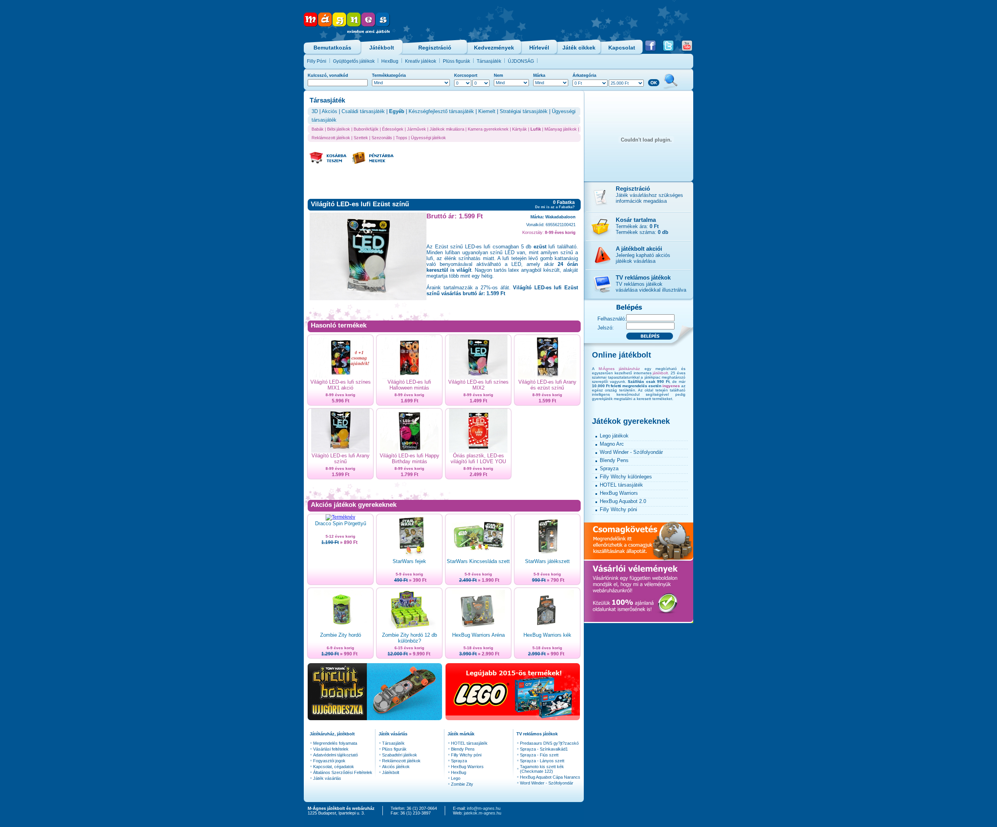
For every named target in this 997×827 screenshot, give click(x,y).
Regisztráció (434, 47)
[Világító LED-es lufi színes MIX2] (478, 377)
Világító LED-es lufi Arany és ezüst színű (547, 385)
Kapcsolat (621, 47)
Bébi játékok (338, 129)
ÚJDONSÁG (521, 61)
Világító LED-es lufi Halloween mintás (409, 385)
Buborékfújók (366, 129)
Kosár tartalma (636, 219)
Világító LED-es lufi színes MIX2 (478, 385)
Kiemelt (486, 111)
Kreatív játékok (420, 61)
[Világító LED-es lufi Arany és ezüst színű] (547, 377)
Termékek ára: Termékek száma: (642, 229)
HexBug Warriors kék (547, 635)
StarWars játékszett (547, 561)
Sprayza (459, 760)
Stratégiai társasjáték (524, 111)
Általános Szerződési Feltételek (342, 772)
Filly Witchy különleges (626, 477)
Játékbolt (381, 47)
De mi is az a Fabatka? (555, 207)
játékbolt (660, 373)
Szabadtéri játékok (399, 755)
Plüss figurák (456, 61)
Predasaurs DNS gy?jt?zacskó (549, 743)
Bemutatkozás (332, 47)
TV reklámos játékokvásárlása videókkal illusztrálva (651, 287)
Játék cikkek (578, 47)
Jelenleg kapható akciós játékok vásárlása (643, 258)
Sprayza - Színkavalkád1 (544, 749)
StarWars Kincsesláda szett (478, 561)
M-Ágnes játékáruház (619, 369)
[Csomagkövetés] (638, 558)
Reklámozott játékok (331, 137)
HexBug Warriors (467, 766)
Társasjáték (489, 61)
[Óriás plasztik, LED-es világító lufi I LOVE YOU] (478, 451)
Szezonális (382, 137)
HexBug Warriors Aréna (478, 635)
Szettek (361, 137)
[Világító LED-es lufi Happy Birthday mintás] (409, 451)
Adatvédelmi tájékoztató (335, 755)
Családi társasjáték (363, 111)
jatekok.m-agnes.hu (482, 813)
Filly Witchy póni (466, 755)
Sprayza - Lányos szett (542, 760)
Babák (318, 129)
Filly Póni (316, 61)
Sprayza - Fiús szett (539, 755)
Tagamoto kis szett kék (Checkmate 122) (542, 769)
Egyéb (396, 111)
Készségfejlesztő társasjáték (441, 111)
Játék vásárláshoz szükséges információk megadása (649, 198)
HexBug (389, 61)
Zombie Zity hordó (340, 635)
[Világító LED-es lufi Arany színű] (340, 451)
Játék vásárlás (327, 778)
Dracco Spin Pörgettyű (340, 523)
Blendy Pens (463, 749)
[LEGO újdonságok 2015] (513, 718)
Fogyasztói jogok (329, 760)
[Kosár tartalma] (600, 239)
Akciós (329, 111)
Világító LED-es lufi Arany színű (341, 458)
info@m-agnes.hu (483, 808)
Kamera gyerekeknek (488, 129)
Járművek (416, 129)
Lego (455, 778)
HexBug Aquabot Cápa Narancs (550, 777)
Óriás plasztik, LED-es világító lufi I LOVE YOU (478, 458)
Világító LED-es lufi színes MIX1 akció (340, 385)
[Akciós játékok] (600, 268)
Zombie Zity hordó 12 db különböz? (409, 638)
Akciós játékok (396, 766)
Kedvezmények (494, 47)
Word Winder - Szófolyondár (546, 783)
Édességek (392, 129)
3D (315, 111)
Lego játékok (614, 436)
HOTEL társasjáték (469, 743)
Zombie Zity (462, 784)
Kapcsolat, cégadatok (333, 766)
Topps (401, 137)
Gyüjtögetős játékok (354, 61)
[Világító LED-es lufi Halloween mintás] (409, 377)
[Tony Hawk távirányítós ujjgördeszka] (375, 718)
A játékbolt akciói (639, 248)
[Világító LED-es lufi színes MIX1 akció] (340, 377)
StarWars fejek (409, 561)
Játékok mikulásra (447, 129)
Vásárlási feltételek (331, 749)
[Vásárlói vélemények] (638, 621)
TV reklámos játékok (643, 277)
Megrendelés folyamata (335, 743)
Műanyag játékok (560, 129)
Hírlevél (539, 47)
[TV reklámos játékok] (600, 299)
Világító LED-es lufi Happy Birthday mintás (409, 458)
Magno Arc (612, 444)
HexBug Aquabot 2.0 (623, 501)
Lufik (535, 129)
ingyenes (671, 386)
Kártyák (519, 129)
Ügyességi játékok (428, 137)
